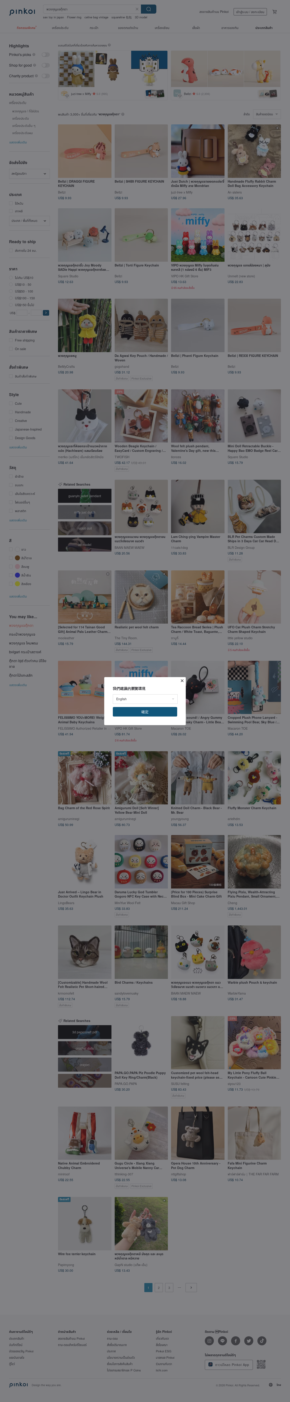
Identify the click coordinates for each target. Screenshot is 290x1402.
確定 (145, 711)
